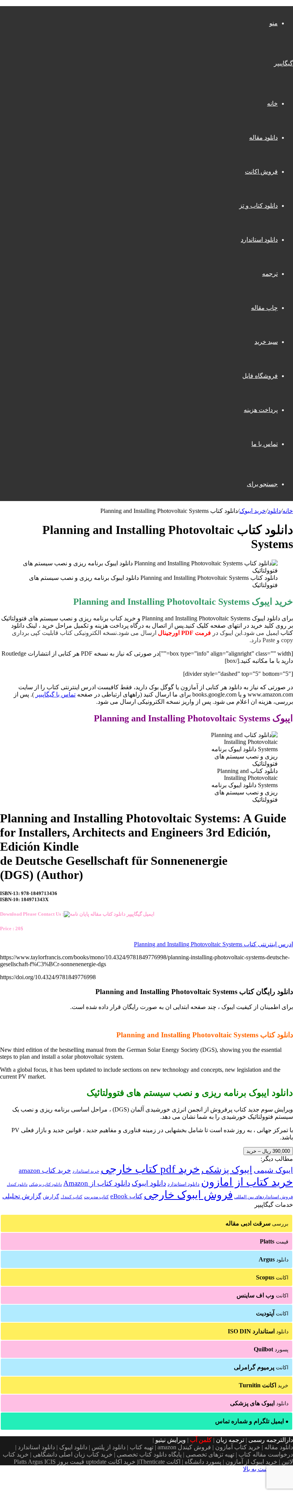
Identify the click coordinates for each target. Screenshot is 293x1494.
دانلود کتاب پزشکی (45, 1184)
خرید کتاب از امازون (247, 1182)
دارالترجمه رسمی (270, 1440)
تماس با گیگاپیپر (55, 694)
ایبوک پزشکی (226, 1170)
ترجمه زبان (230, 1440)
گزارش (51, 1196)
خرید (263, 1385)
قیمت (274, 1241)
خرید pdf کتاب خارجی (150, 1169)
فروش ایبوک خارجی (188, 1195)
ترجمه (270, 273)
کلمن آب (201, 1440)
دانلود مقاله (263, 137)
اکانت (272, 1277)
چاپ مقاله (264, 307)
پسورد (271, 1349)
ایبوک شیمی (273, 1170)
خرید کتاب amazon (45, 1170)
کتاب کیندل (71, 1196)
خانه (272, 103)
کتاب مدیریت (96, 1196)
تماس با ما (264, 444)
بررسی (256, 1223)
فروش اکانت (261, 171)
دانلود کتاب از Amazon (96, 1183)
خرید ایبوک (252, 511)
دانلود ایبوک (149, 1183)
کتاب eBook (126, 1196)
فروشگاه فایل (260, 376)
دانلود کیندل (17, 1184)
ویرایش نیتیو (170, 1440)
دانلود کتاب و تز (258, 205)
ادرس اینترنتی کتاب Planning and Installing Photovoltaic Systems (213, 944)
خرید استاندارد (85, 1171)
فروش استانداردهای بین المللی (263, 1196)
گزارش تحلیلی (21, 1196)
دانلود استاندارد (259, 239)
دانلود (274, 511)
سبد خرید (266, 342)
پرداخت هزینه (261, 410)
